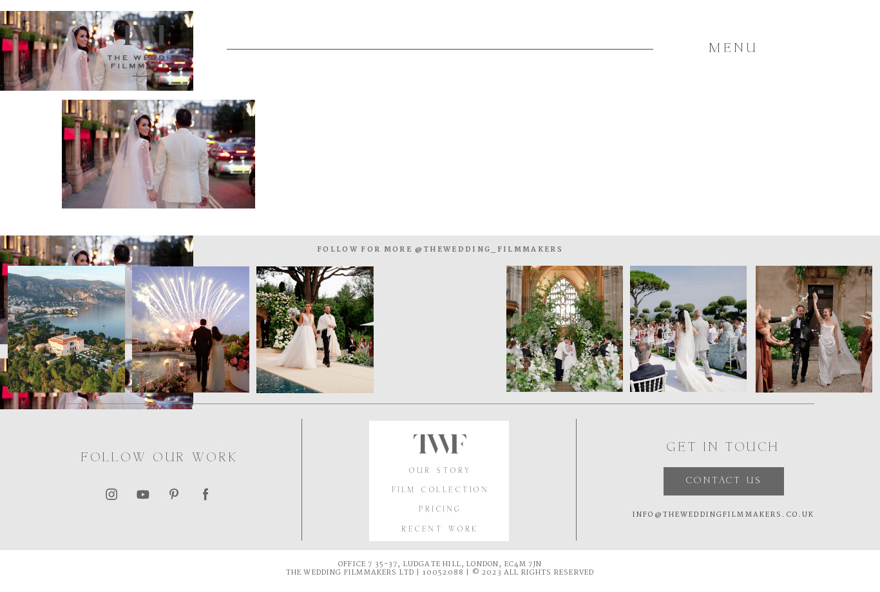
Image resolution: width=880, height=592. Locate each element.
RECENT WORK (440, 529)
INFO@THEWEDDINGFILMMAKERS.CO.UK (723, 515)
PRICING (440, 509)
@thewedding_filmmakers (487, 249)
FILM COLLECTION (440, 490)
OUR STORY (440, 471)
